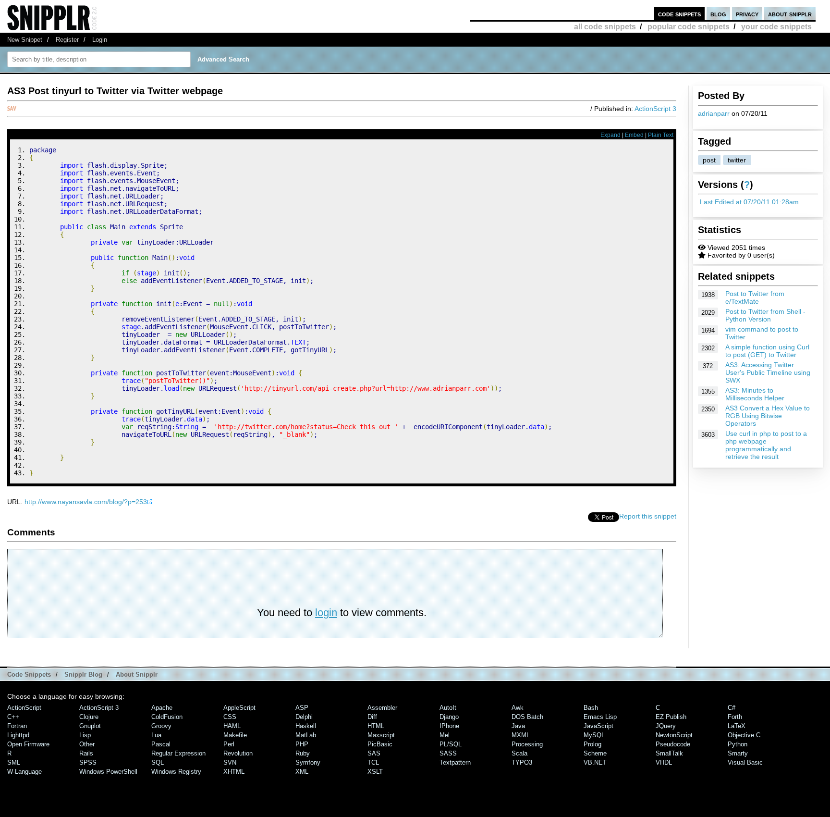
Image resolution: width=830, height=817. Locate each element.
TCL (373, 762)
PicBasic (379, 744)
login (326, 613)
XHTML (233, 771)
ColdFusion (167, 716)
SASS (448, 753)
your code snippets (776, 27)
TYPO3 (522, 762)
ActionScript (24, 707)
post (709, 160)
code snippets (679, 14)
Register (67, 39)
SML (13, 762)
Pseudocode (673, 744)
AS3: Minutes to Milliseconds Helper (754, 394)
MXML (521, 735)
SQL (157, 762)
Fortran (17, 726)
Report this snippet (647, 516)
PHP (301, 744)
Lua (156, 735)
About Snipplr (137, 674)
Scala (519, 753)
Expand (610, 135)
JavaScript (598, 726)
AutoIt (447, 707)
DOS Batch (527, 716)
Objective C (744, 735)
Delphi (304, 716)
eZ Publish (671, 716)
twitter (737, 160)
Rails (86, 753)
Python (737, 744)
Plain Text (660, 135)
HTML (375, 726)
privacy (747, 14)
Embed (634, 135)
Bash (591, 707)
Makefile (235, 735)
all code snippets (605, 27)
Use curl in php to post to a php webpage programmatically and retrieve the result (766, 445)
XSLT (375, 771)
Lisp (85, 735)
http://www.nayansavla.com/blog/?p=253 (85, 502)
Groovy (161, 726)
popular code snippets (688, 27)
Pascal (161, 744)
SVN (229, 762)
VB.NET (595, 762)
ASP (301, 707)
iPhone (449, 726)
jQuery (666, 726)
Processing (527, 744)
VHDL (664, 762)
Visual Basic (745, 762)
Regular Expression (178, 753)
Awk (518, 707)
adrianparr (714, 113)
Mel (444, 735)
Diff (372, 716)
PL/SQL (450, 744)
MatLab (305, 735)
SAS (373, 753)
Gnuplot (90, 726)
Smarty (738, 753)
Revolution (238, 753)
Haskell (305, 726)
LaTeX (736, 726)
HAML (232, 726)
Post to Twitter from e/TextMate (754, 297)
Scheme (595, 753)
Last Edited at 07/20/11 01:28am (749, 202)
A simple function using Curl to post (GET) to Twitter (767, 351)
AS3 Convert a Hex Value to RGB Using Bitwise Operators (767, 415)
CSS (229, 716)
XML (301, 771)
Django (449, 716)
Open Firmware (28, 744)
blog (718, 14)
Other (87, 744)
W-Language (24, 771)
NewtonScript (674, 735)
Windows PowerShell (108, 771)
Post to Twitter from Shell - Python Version (765, 315)
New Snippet (24, 39)
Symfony (307, 762)
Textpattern (455, 762)
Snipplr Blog (83, 674)
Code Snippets (29, 674)
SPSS (88, 762)
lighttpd (18, 735)
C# (731, 707)
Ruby (302, 753)
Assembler (382, 707)
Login (99, 39)
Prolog (592, 744)
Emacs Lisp (600, 716)
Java (518, 726)
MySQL (594, 735)
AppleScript (239, 707)
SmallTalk (669, 753)
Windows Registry (176, 771)
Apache (161, 707)
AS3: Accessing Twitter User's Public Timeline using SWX (767, 372)
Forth (735, 716)
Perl (228, 744)
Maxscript (381, 735)
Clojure (88, 716)
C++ (13, 716)
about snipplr (790, 14)
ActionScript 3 (655, 108)
